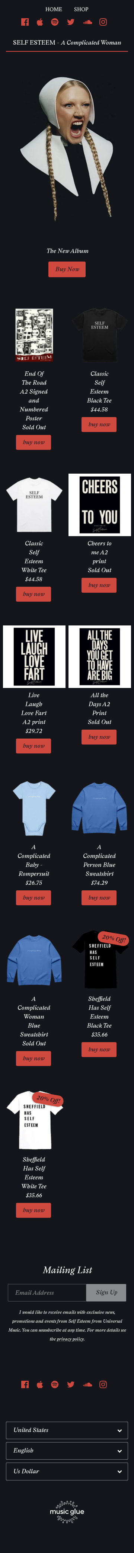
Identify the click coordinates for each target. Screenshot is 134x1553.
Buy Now (67, 269)
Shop (81, 9)
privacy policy (70, 1339)
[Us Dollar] (67, 1471)
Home (53, 9)
